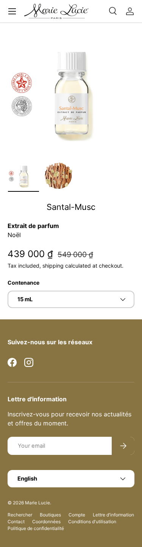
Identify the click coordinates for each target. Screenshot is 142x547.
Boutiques (50, 515)
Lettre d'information (113, 515)
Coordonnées (46, 521)
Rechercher (20, 515)
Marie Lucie (37, 502)
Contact (16, 521)
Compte (77, 515)
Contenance (23, 282)
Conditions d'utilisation (92, 521)
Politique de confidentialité (36, 528)
